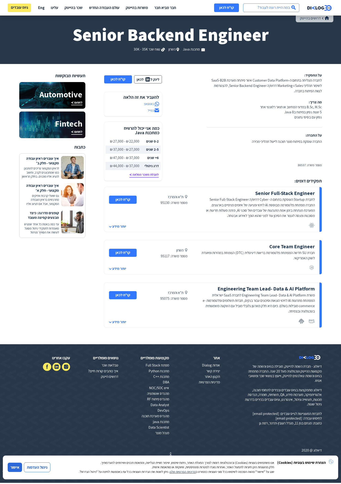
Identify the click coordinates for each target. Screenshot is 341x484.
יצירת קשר (213, 371)
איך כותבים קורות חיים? (103, 371)
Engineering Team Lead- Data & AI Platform (266, 288)
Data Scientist (158, 427)
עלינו (54, 7)
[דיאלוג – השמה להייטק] (310, 357)
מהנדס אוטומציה (158, 393)
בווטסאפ (149, 104)
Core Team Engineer (292, 246)
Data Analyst (160, 404)
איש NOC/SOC (159, 387)
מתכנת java (161, 421)
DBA (166, 382)
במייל (151, 110)
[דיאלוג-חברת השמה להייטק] (319, 8)
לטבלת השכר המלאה (145, 174)
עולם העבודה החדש (104, 7)
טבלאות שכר (110, 365)
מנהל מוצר (162, 432)
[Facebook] (47, 367)
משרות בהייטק (137, 7)
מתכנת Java (191, 49)
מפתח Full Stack (157, 365)
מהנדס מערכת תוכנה (155, 416)
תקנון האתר (212, 376)
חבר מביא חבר (165, 7)
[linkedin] (56, 367)
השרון (172, 49)
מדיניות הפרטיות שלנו (183, 472)
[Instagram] (66, 367)
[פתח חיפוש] (271, 7)
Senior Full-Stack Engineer (285, 193)
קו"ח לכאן (226, 7)
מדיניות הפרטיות (209, 382)
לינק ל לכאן (148, 79)
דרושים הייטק (109, 376)
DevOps (163, 410)
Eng (41, 7)
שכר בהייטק (73, 7)
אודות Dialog (211, 365)
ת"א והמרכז (175, 196)
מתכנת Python (159, 371)
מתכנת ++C (161, 376)
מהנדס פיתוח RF (158, 399)
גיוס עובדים (19, 7)
